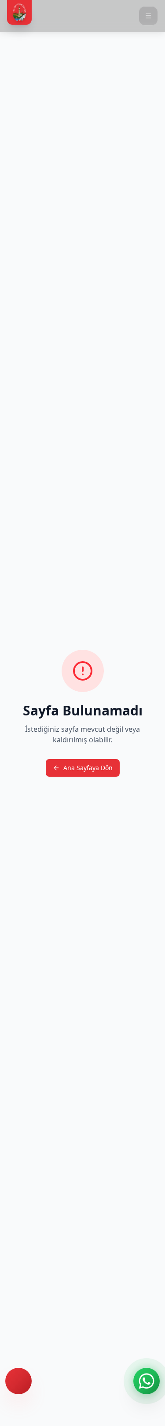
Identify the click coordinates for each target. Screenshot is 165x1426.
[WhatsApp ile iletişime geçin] (146, 1381)
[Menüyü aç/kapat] (148, 16)
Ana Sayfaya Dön (88, 767)
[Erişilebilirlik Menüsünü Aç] (18, 1381)
